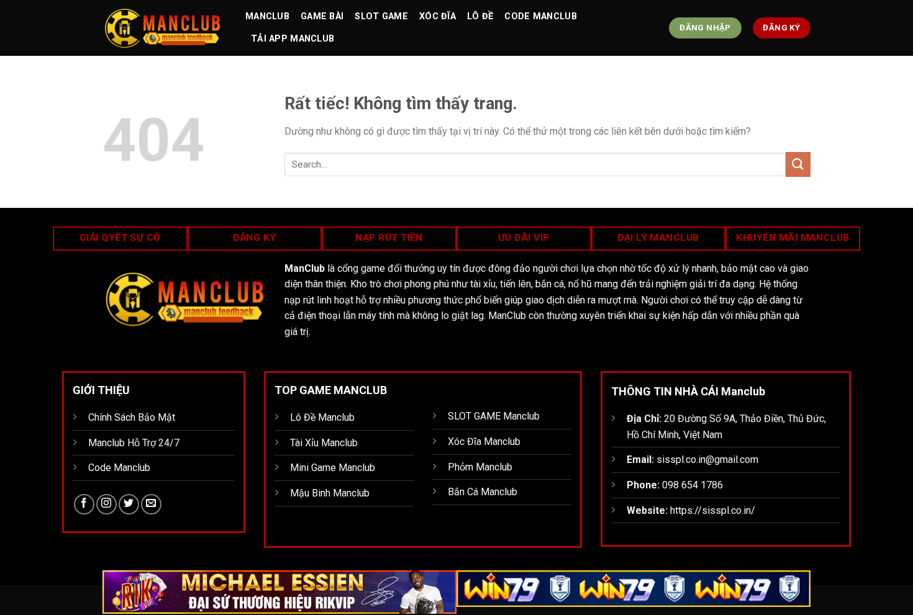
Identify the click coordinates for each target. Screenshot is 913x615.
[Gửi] (798, 164)
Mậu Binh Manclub (330, 493)
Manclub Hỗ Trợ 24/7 (133, 443)
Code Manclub (540, 16)
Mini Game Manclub (332, 468)
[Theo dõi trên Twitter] (129, 504)
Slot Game (381, 16)
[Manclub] (164, 28)
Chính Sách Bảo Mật (131, 417)
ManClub (267, 16)
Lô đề (480, 16)
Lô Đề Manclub (322, 417)
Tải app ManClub (292, 39)
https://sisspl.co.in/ (712, 510)
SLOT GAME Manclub (494, 416)
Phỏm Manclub (480, 467)
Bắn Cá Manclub (482, 492)
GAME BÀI (322, 16)
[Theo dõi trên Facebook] (84, 504)
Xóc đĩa (437, 16)
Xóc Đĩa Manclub (484, 441)
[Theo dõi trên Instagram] (106, 504)
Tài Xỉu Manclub (324, 443)
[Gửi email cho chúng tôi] (151, 504)
